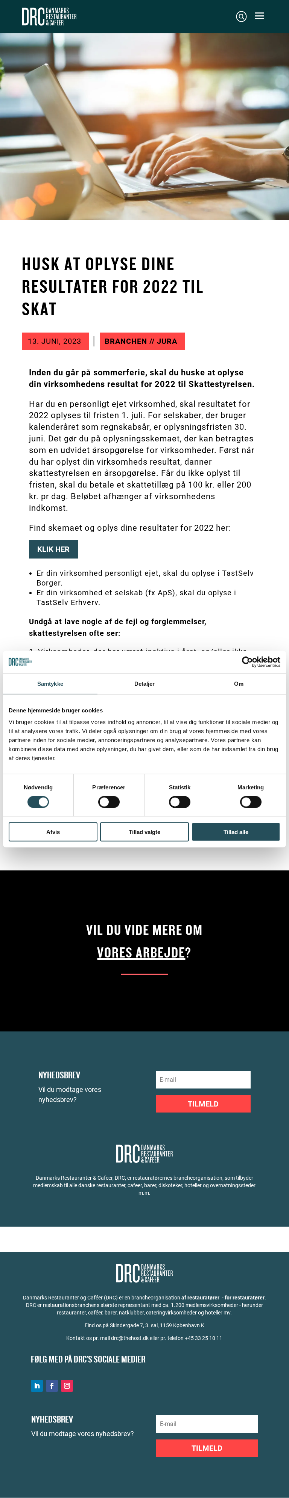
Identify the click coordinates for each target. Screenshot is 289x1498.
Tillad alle (236, 832)
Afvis (53, 832)
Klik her (53, 549)
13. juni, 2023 (54, 341)
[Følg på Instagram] (67, 1386)
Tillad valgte (144, 832)
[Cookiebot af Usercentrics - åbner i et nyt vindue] (247, 661)
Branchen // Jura (141, 341)
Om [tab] (238, 683)
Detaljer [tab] (144, 683)
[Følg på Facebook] (52, 1386)
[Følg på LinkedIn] (37, 1386)
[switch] (109, 802)
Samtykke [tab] (50, 683)
